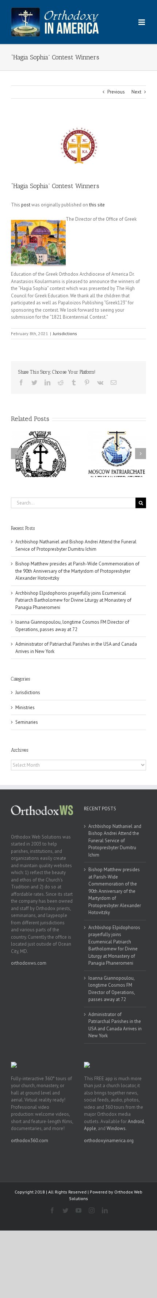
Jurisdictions (65, 333)
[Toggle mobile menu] (142, 22)
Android (136, 1121)
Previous (116, 92)
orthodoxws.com (28, 963)
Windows (116, 1128)
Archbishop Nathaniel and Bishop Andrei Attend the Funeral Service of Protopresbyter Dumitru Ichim (114, 840)
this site (97, 205)
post (25, 205)
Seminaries (26, 722)
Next (136, 92)
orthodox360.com (29, 1140)
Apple (90, 1128)
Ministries (25, 707)
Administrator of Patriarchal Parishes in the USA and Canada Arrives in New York (115, 1025)
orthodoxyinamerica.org (109, 1140)
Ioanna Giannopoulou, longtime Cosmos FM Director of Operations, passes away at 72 (111, 989)
